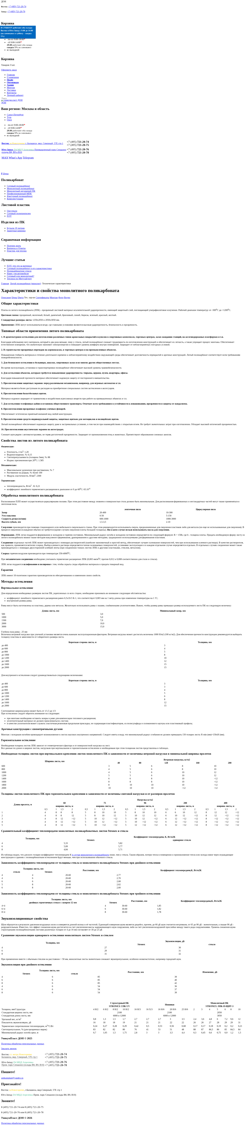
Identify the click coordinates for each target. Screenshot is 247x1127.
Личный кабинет (15, 95)
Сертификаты (42, 297)
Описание (6, 297)
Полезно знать (14, 245)
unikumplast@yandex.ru (12, 1078)
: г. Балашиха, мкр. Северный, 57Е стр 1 (32, 143)
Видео (67, 297)
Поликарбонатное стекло (19, 271)
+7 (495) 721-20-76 (16, 11)
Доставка (11, 90)
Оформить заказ (9, 70)
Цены (5, 173)
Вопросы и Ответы (16, 248)
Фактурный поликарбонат (20, 196)
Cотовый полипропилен (19, 213)
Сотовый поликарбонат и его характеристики (29, 268)
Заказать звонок (9, 1048)
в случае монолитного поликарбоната (90, 855)
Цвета (21, 297)
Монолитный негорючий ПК (21, 191)
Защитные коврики (16, 231)
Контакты (11, 92)
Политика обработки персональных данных (22, 1044)
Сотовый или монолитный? (20, 276)
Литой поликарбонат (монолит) (25, 283)
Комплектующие (15, 199)
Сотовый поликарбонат (18, 186)
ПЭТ (9, 216)
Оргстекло (12, 211)
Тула (9, 117)
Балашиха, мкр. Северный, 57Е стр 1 (19, 1057)
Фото (60, 297)
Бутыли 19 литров (16, 228)
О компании (13, 77)
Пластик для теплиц (17, 251)
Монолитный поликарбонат (20, 188)
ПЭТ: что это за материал (19, 266)
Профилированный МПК (19, 193)
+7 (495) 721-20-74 (17, 6)
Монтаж (11, 87)
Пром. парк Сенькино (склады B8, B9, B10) (23, 1065)
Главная (5, 283)
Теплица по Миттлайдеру (19, 278)
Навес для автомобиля (18, 273)
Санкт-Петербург (15, 114)
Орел (9, 120)
